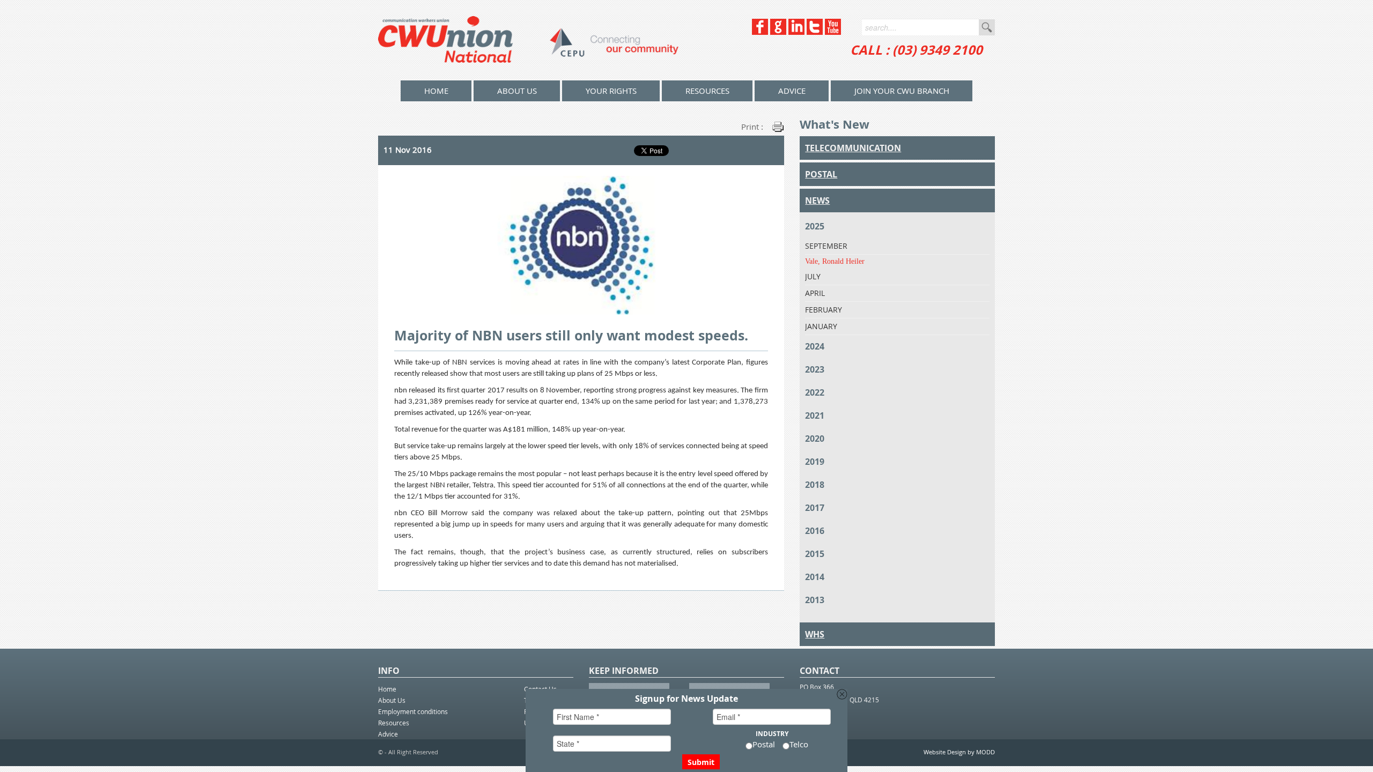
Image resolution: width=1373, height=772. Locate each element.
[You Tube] (833, 31)
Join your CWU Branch (901, 90)
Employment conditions (413, 711)
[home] (528, 40)
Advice (792, 90)
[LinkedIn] (796, 31)
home (436, 90)
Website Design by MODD (959, 752)
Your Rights (611, 90)
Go (987, 27)
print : (752, 126)
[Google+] (778, 31)
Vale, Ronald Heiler (835, 261)
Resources (707, 90)
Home (387, 689)
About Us (517, 90)
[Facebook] (760, 31)
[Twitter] (815, 31)
